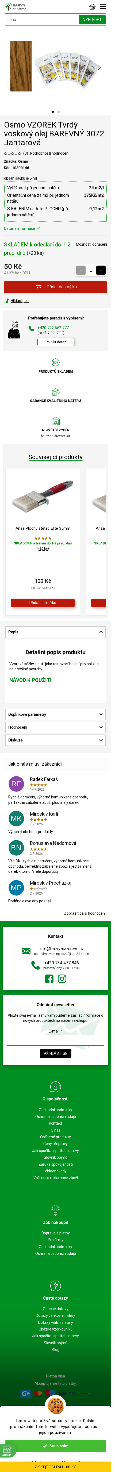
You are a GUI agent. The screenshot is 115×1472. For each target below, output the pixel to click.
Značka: (16, 161)
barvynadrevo (62, 979)
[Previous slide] (11, 67)
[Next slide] (99, 67)
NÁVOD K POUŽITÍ (30, 680)
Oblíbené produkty (55, 1137)
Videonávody (56, 1171)
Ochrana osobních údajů (55, 1116)
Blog (55, 1349)
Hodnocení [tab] (17, 727)
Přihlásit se (55, 1053)
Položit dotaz (56, 342)
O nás (55, 1130)
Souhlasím (58, 1446)
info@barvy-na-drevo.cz (61, 948)
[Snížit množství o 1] (81, 270)
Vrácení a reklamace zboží (55, 1178)
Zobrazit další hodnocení (85, 913)
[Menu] (103, 6)
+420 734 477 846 (61, 962)
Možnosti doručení (91, 244)
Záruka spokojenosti (56, 1164)
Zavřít (32, 301)
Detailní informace (19, 228)
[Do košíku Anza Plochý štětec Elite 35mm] (43, 603)
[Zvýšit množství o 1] (101, 270)
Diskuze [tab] (15, 740)
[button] (53, 112)
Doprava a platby (55, 1233)
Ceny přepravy (55, 1144)
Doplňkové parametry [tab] (27, 714)
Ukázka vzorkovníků (55, 1329)
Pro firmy (55, 1240)
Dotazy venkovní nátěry (55, 1315)
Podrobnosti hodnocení (49, 153)
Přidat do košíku (62, 286)
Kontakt (55, 1123)
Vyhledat (92, 19)
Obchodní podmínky (55, 1110)
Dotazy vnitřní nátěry (55, 1322)
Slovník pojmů (55, 1157)
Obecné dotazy (55, 1309)
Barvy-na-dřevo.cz (49, 979)
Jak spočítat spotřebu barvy (55, 1150)
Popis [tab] (13, 632)
